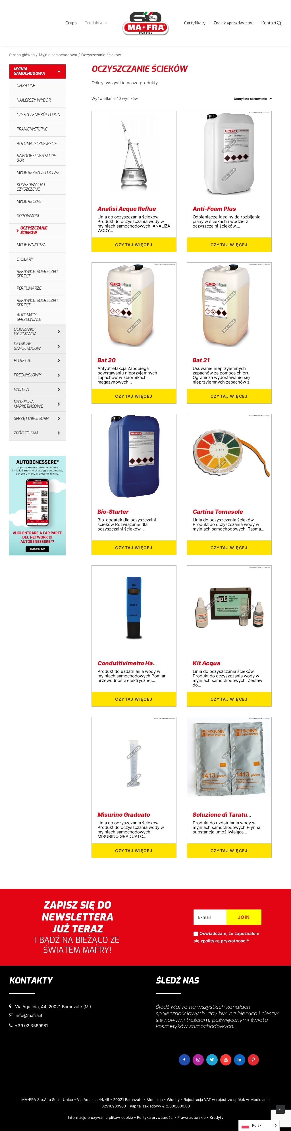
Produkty (93, 23)
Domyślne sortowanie (250, 99)
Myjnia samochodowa (58, 54)
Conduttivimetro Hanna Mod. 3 (140, 663)
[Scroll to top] (280, 1108)
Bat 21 (201, 360)
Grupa (71, 23)
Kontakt (269, 23)
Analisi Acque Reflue (126, 208)
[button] (279, 23)
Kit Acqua (206, 663)
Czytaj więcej (133, 244)
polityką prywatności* (225, 940)
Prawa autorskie (191, 1117)
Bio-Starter (112, 511)
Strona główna (22, 54)
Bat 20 (106, 360)
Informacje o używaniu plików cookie (100, 1117)
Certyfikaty (194, 23)
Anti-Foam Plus (214, 208)
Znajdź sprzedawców (233, 23)
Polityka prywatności (155, 1117)
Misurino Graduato (123, 814)
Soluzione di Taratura (223, 814)
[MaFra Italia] (145, 23)
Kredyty (216, 1117)
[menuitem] (71, 23)
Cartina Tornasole (218, 511)
